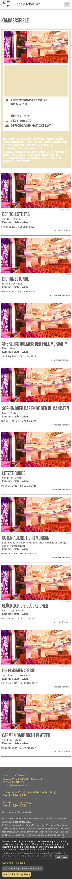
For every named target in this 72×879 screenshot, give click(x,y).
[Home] (20, 7)
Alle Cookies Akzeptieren (16, 874)
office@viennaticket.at (30, 126)
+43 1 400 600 (16, 782)
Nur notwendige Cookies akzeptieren (22, 868)
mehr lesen (61, 857)
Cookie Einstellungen (13, 862)
